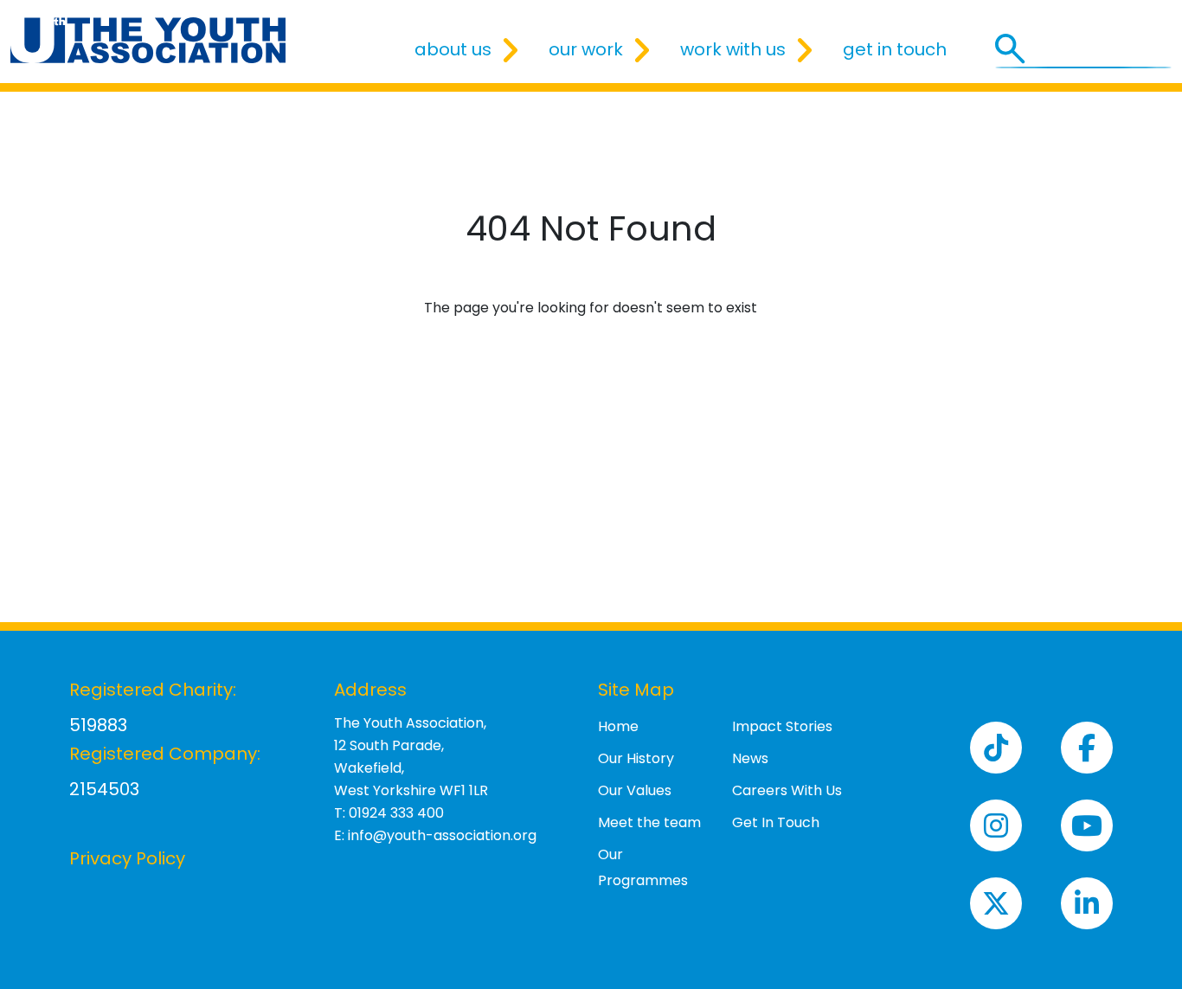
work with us (733, 49)
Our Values (634, 790)
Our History (636, 758)
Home (618, 726)
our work (586, 49)
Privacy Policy (127, 858)
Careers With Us (787, 790)
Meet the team (649, 822)
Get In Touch (775, 822)
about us (452, 49)
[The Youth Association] (148, 40)
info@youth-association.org (442, 835)
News (750, 758)
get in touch (895, 49)
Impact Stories (782, 726)
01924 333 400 (396, 813)
